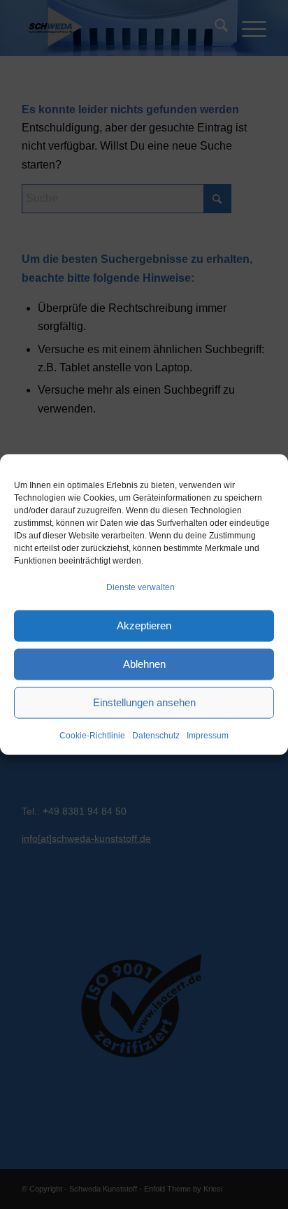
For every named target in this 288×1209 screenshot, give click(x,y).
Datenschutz (156, 736)
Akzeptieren (144, 625)
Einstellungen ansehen (144, 702)
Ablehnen (144, 664)
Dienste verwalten (140, 587)
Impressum (208, 736)
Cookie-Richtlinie (92, 736)
